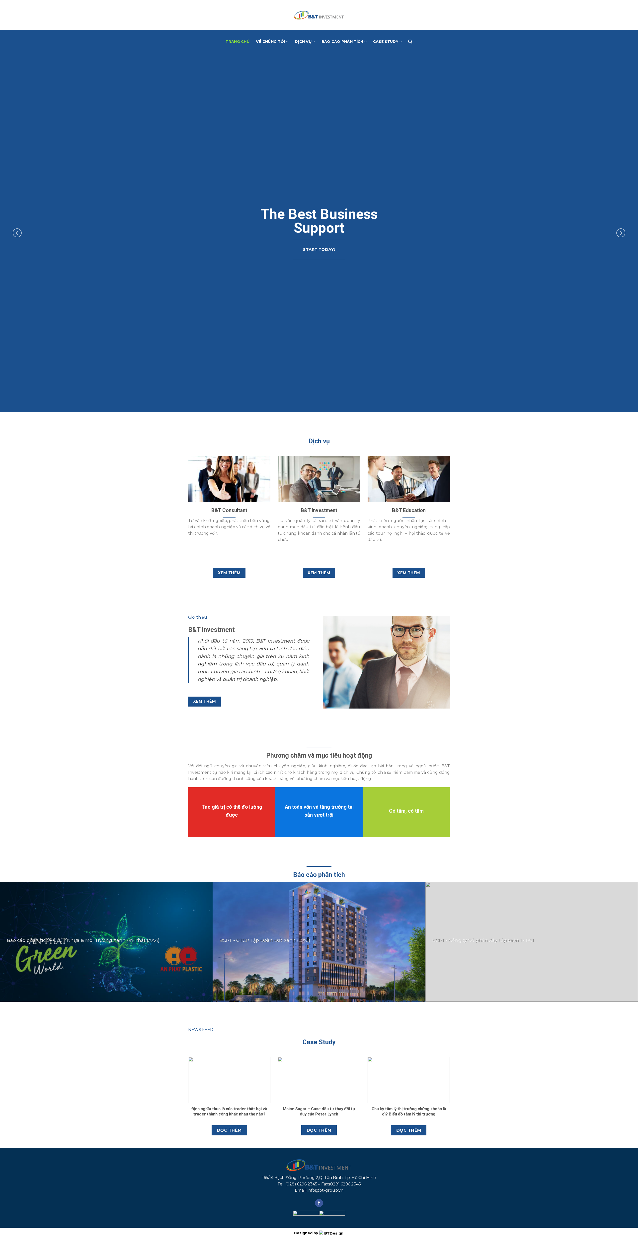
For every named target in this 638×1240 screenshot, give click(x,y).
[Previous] (17, 233)
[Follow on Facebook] (319, 1203)
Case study (386, 41)
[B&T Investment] (319, 15)
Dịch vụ (303, 41)
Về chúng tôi (270, 41)
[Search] (410, 42)
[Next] (620, 233)
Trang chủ (237, 41)
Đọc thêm (229, 1130)
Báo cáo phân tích (342, 41)
